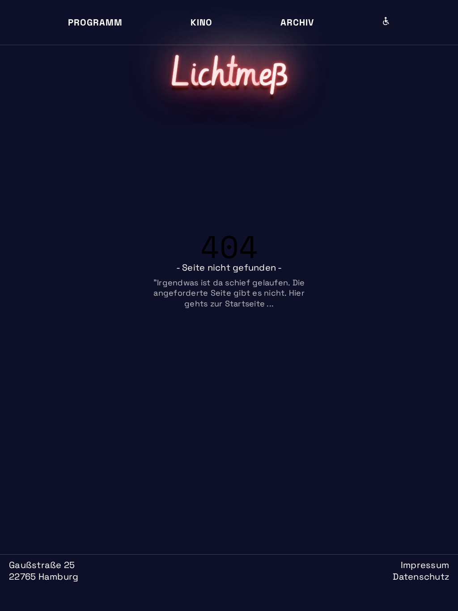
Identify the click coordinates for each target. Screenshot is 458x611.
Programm (95, 22)
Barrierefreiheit (386, 21)
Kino (201, 22)
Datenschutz (421, 576)
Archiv (297, 22)
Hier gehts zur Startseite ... (244, 298)
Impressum (425, 565)
